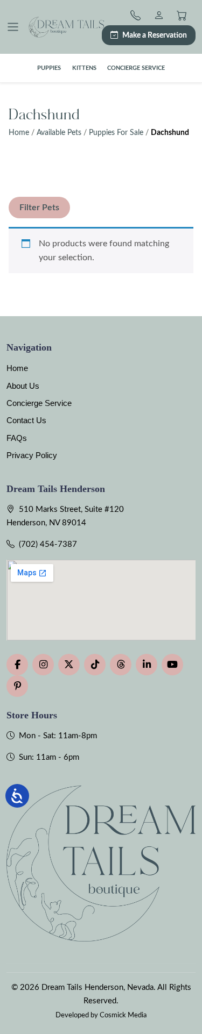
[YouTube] (172, 664)
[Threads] (120, 664)
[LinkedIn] (146, 664)
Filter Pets (39, 207)
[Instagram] (43, 664)
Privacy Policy (31, 455)
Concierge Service (136, 68)
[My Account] (159, 17)
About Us (22, 385)
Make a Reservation (154, 35)
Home (19, 133)
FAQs (16, 438)
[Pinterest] (17, 686)
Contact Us (26, 420)
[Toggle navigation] (12, 26)
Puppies (49, 68)
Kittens (84, 68)
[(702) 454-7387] (137, 17)
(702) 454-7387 (48, 544)
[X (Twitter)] (69, 664)
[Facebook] (17, 664)
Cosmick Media (123, 1015)
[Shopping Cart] (182, 17)
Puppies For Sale (116, 133)
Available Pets (59, 133)
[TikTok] (95, 664)
